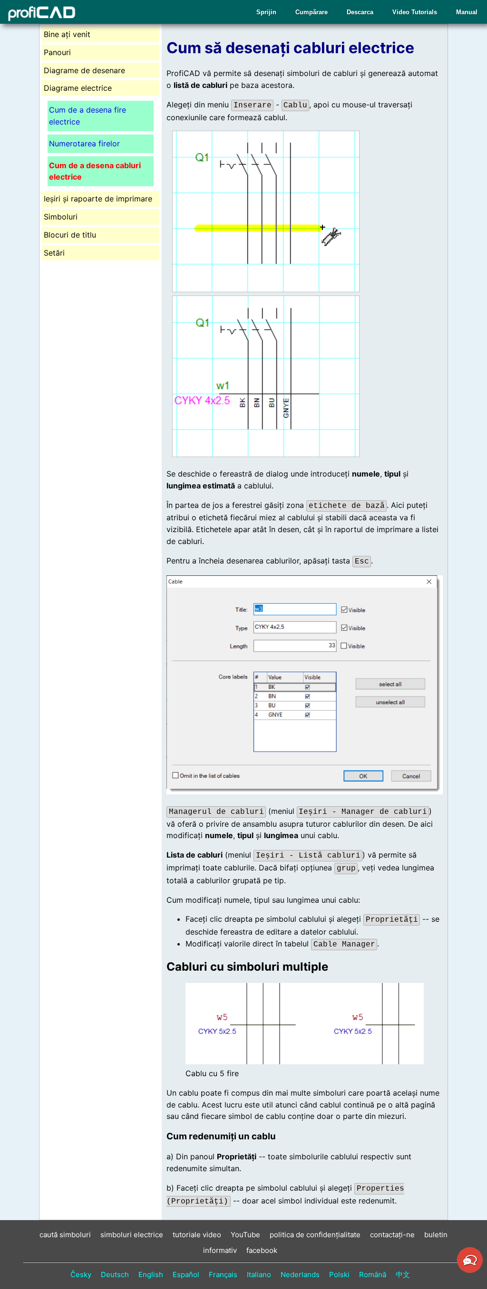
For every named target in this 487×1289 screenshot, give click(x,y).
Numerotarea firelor (84, 143)
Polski (339, 1274)
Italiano (259, 1274)
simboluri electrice (131, 1234)
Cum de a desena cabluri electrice (95, 171)
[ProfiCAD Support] (470, 1271)
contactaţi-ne (392, 1234)
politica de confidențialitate (315, 1234)
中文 (403, 1274)
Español (186, 1274)
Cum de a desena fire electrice (87, 115)
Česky (80, 1274)
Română (372, 1274)
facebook (261, 1250)
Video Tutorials (414, 12)
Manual (466, 12)
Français (223, 1274)
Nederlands (300, 1274)
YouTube (245, 1234)
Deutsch (115, 1274)
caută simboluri (65, 1234)
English (150, 1274)
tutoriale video (197, 1234)
